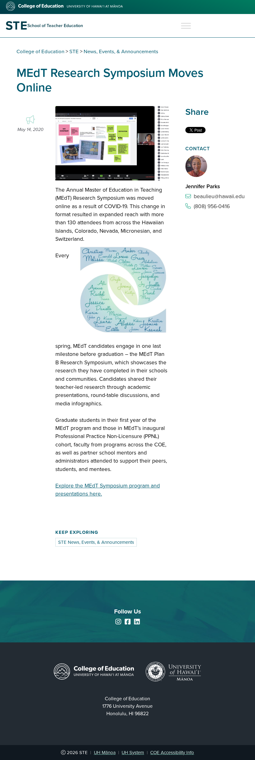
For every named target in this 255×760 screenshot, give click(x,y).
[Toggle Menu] (186, 26)
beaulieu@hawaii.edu (219, 196)
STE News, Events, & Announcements (96, 542)
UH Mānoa (105, 752)
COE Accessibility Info (172, 752)
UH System (133, 752)
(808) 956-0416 (212, 206)
